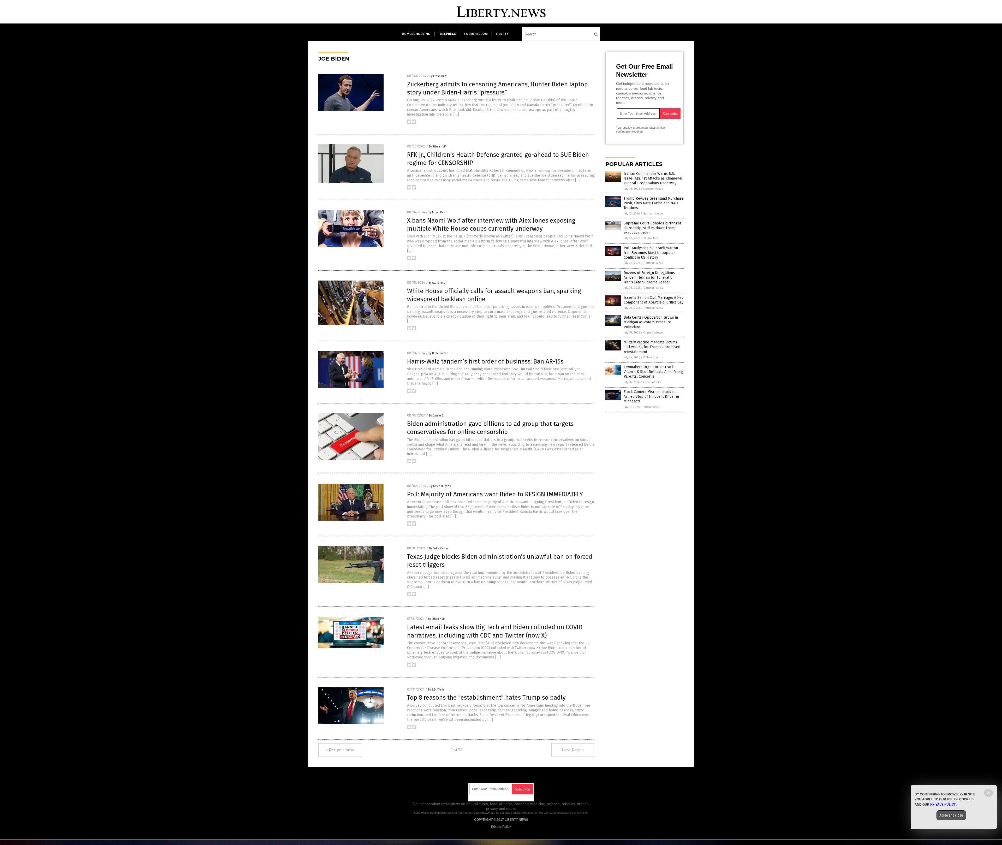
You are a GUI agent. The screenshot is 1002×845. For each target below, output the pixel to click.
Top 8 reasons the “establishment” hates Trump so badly (486, 697)
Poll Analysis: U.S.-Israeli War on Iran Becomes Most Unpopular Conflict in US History (651, 253)
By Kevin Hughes (440, 486)
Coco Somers (651, 382)
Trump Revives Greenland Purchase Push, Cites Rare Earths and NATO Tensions (654, 203)
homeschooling (416, 34)
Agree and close (951, 815)
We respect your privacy (474, 812)
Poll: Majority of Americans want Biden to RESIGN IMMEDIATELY (495, 494)
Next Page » (573, 750)
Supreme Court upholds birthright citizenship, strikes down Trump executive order (652, 228)
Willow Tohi (650, 238)
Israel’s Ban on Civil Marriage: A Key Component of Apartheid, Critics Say (653, 300)
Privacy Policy (501, 827)
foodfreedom (476, 34)
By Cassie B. (436, 415)
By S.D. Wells (436, 689)
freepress (447, 34)
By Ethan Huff (438, 76)
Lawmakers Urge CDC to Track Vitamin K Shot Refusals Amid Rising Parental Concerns (653, 372)
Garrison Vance (653, 189)
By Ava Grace (436, 282)
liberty (502, 34)
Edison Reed (651, 407)
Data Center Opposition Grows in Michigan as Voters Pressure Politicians (651, 322)
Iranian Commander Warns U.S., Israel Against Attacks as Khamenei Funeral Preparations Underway (653, 178)
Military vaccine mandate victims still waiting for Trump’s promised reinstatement (652, 347)
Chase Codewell (653, 332)
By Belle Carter (438, 353)
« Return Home (340, 750)
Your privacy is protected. (632, 127)
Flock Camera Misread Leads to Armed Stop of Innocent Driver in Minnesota (651, 396)
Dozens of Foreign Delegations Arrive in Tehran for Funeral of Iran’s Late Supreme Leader (649, 277)
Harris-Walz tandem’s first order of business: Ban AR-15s (485, 361)
